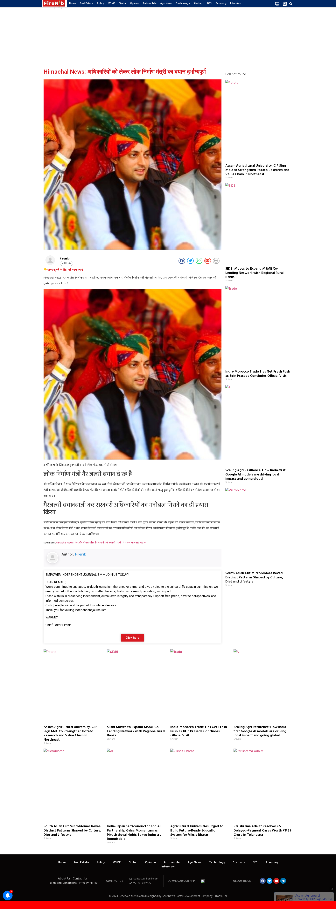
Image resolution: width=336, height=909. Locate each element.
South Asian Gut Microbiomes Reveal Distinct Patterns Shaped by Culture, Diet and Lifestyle (254, 577)
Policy (100, 3)
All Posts (66, 263)
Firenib (80, 554)
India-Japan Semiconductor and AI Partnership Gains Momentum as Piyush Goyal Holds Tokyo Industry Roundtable (134, 833)
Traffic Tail (221, 896)
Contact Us (80, 879)
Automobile (150, 3)
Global (122, 3)
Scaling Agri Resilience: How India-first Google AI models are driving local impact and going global (255, 474)
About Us (64, 879)
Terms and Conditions (62, 883)
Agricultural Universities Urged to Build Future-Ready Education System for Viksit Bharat (196, 831)
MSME (111, 3)
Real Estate (86, 3)
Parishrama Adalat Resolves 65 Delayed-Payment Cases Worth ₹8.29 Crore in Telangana (262, 831)
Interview (236, 3)
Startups (198, 3)
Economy (221, 3)
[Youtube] (276, 881)
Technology (183, 3)
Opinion (134, 3)
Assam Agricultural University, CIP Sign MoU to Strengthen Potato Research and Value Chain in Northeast (257, 170)
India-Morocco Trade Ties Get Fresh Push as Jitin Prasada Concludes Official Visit (257, 374)
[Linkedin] (283, 881)
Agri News (166, 3)
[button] (291, 4)
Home (72, 3)
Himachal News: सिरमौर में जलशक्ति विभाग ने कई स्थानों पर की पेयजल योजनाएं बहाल (101, 543)
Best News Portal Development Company (187, 896)
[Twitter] (269, 881)
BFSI (209, 3)
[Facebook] (263, 881)
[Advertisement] (168, 37)
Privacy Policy (88, 883)
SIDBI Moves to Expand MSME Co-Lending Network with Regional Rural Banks (254, 273)
